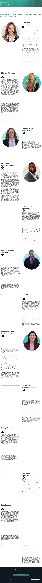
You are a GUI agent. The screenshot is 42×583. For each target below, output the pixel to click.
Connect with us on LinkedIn (35, 579)
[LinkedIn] (22, 27)
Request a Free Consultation (21, 574)
